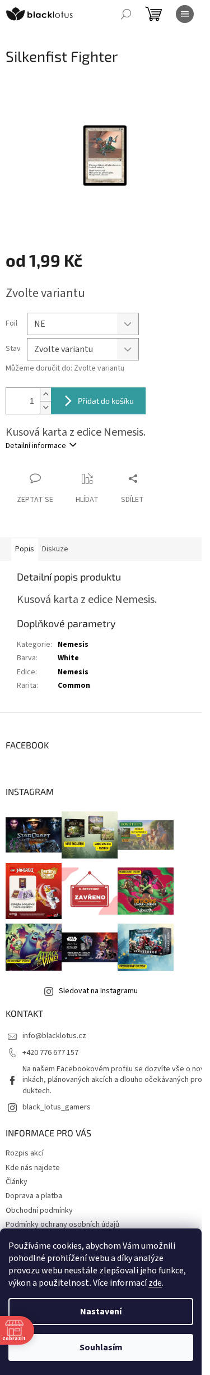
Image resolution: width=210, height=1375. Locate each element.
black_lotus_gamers (56, 1107)
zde (155, 1283)
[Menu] (185, 14)
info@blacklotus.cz (54, 1035)
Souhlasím (101, 1347)
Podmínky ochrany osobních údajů (62, 1224)
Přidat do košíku (106, 400)
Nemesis (73, 644)
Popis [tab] (24, 549)
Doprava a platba (34, 1196)
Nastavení (101, 1311)
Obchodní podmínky (39, 1210)
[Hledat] (126, 14)
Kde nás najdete (33, 1167)
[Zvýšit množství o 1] (45, 394)
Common (74, 685)
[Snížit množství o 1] (45, 407)
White (68, 658)
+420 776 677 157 (50, 1052)
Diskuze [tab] (55, 549)
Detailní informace (36, 445)
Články (16, 1181)
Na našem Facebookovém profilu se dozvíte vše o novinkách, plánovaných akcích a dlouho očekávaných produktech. (113, 1080)
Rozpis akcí (25, 1153)
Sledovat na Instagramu (98, 991)
